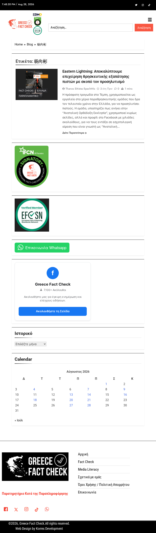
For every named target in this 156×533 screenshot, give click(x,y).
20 (71, 400)
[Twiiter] (136, 5)
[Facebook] (130, 5)
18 (35, 400)
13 (71, 394)
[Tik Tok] (149, 5)
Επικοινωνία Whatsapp (45, 247)
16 (125, 394)
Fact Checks (26, 90)
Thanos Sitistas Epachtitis (80, 89)
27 (71, 405)
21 (89, 400)
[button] (150, 20)
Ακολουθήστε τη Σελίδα (53, 311)
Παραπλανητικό (28, 96)
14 (89, 394)
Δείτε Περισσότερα (73, 133)
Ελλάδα (41, 90)
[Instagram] (143, 5)
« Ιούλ (19, 420)
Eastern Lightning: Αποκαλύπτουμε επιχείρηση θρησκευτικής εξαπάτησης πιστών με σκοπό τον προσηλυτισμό (95, 76)
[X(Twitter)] (16, 510)
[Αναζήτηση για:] (90, 28)
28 (89, 405)
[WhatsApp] (47, 510)
